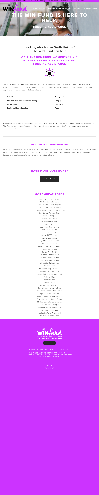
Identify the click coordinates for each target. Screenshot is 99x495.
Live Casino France (49, 243)
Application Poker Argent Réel (49, 313)
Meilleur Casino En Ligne (49, 202)
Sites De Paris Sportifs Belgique (49, 204)
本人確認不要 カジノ (49, 235)
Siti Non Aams (49, 266)
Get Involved (75, 8)
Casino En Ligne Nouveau (49, 254)
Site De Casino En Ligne (50, 304)
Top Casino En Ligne (49, 249)
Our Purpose (39, 8)
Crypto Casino (49, 282)
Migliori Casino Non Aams (49, 285)
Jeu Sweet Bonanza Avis (49, 227)
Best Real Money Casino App (49, 268)
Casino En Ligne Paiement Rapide (49, 299)
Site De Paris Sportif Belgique (50, 207)
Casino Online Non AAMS (49, 310)
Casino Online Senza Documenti (49, 274)
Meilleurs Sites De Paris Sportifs (49, 246)
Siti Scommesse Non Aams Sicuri (49, 291)
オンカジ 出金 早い (49, 232)
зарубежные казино (49, 238)
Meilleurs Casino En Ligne (49, 257)
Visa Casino (49, 224)
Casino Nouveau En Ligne (49, 260)
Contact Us (49, 343)
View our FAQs (50, 179)
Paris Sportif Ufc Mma (50, 229)
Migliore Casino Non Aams (49, 293)
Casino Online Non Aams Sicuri (49, 288)
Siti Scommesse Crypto (49, 221)
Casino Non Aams (49, 279)
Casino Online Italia (49, 218)
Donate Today (90, 8)
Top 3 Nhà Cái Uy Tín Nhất (49, 241)
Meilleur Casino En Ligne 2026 (49, 307)
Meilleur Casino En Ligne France (49, 302)
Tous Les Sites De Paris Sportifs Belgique (49, 210)
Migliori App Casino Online (49, 199)
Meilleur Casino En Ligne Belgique (49, 213)
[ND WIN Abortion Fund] (51, 367)
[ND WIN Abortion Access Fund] (47, 367)
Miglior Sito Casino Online (49, 263)
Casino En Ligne (49, 216)
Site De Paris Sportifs (49, 252)
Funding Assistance (57, 8)
